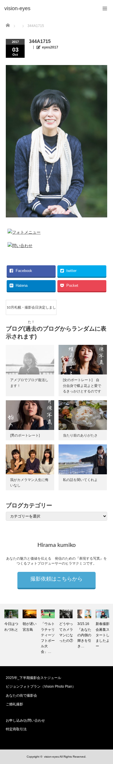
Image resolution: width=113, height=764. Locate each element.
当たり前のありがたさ (80, 435)
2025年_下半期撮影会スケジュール (33, 678)
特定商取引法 (16, 729)
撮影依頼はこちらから (56, 579)
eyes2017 (50, 47)
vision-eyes (51, 756)
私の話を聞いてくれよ (80, 480)
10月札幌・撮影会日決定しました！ (31, 310)
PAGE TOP (104, 734)
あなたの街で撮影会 (21, 695)
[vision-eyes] (17, 9)
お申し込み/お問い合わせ (25, 720)
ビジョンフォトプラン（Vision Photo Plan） (41, 686)
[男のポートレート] (25, 435)
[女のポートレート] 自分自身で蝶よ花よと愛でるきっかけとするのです (82, 385)
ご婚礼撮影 (14, 704)
